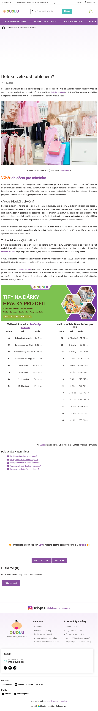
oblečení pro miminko (28, 178)
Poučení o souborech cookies (46, 642)
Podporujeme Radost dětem (20, 2)
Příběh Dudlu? (71, 627)
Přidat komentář (11, 583)
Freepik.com (65, 170)
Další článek (59, 560)
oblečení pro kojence (32, 326)
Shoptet (43, 706)
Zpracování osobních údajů (45, 638)
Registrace (91, 2)
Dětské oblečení (58, 92)
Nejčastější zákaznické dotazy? (79, 642)
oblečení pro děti (8, 252)
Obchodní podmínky (42, 630)
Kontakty (5, 2)
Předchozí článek (41, 560)
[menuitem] (15, 21)
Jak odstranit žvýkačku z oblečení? (24, 469)
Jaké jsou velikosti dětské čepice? (24, 459)
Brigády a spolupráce (40, 2)
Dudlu (42, 445)
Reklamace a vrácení (43, 634)
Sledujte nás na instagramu (58, 608)
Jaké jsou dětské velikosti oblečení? (25, 463)
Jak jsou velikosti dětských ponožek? (25, 466)
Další (91, 21)
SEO (41, 545)
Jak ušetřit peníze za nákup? (78, 638)
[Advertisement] (49, 50)
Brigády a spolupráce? (75, 634)
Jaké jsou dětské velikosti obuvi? (23, 456)
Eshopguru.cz (61, 706)
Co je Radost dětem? (74, 630)
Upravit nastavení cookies (57, 701)
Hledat (67, 11)
